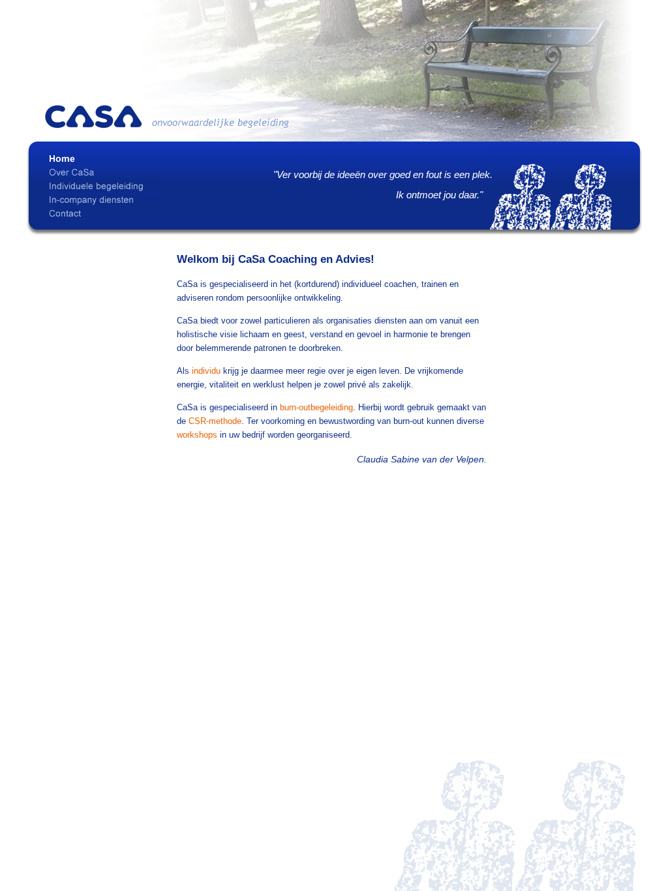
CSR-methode (215, 421)
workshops (197, 435)
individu (206, 371)
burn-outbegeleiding (316, 407)
